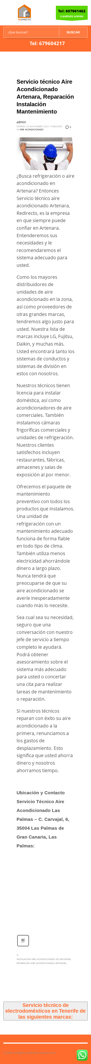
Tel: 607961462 (71, 10)
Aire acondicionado (32, 129)
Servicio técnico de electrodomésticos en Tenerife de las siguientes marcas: (45, 1011)
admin (21, 122)
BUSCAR (73, 32)
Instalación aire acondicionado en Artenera (44, 959)
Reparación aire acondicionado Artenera (41, 963)
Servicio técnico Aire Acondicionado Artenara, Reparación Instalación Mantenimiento (45, 96)
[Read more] (23, 946)
